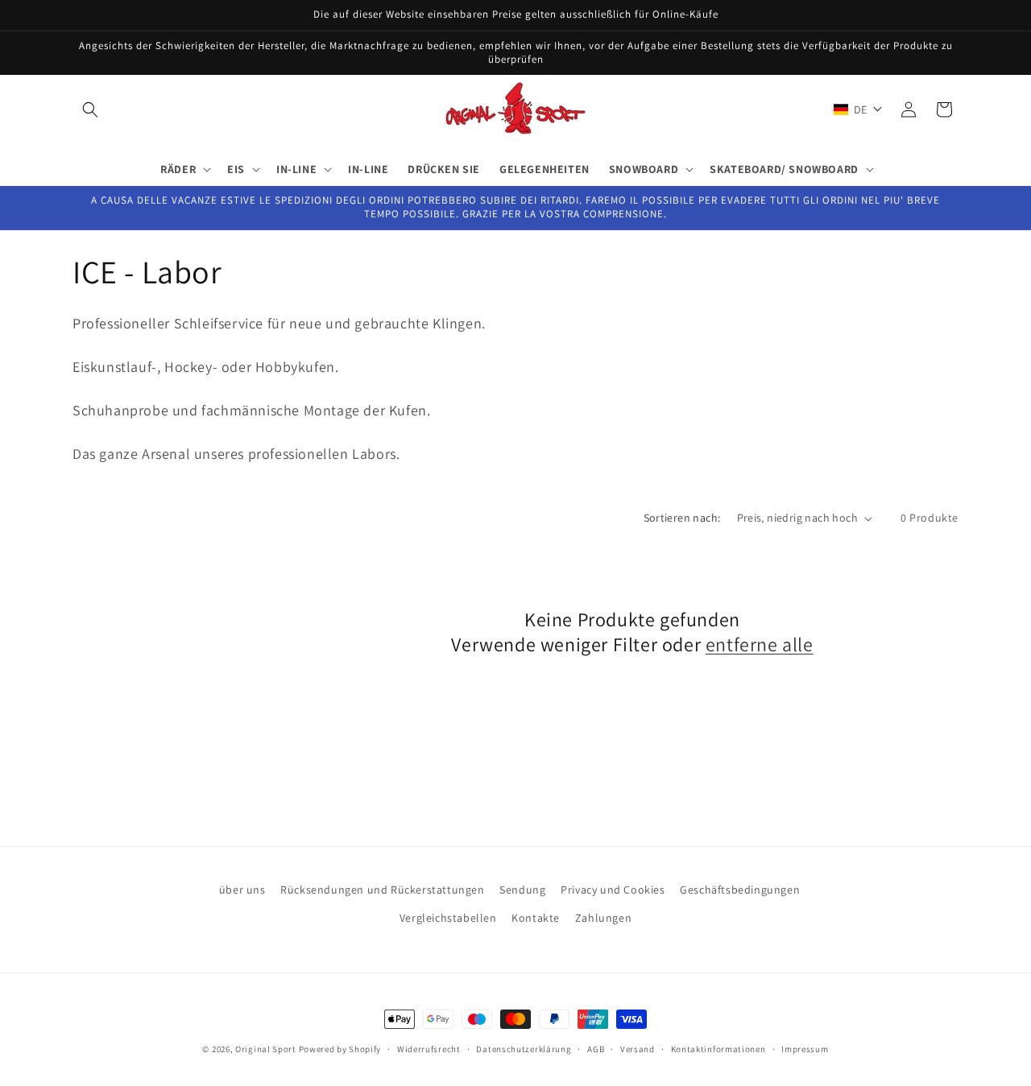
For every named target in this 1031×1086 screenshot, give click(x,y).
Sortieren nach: (682, 517)
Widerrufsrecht (429, 1049)
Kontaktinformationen (718, 1049)
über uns (242, 889)
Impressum (804, 1049)
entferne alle (760, 644)
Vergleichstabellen (448, 918)
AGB (595, 1049)
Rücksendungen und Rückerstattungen (382, 889)
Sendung (522, 889)
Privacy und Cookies (613, 889)
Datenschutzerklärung (523, 1049)
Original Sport (265, 1049)
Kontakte (535, 918)
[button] (90, 109)
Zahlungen (603, 918)
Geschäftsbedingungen (740, 889)
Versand (637, 1049)
